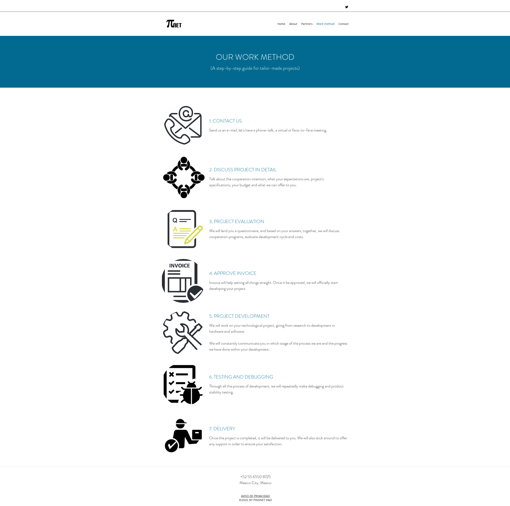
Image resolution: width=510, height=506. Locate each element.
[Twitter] (347, 7)
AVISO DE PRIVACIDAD (255, 496)
